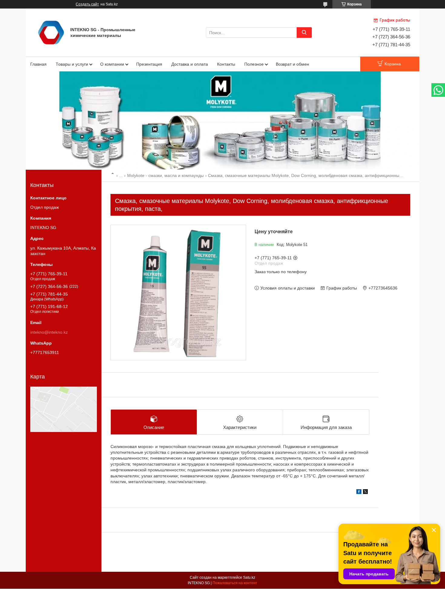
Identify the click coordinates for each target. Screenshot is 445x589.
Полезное (254, 64)
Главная (38, 64)
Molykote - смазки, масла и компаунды (165, 175)
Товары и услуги (72, 64)
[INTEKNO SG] (51, 32)
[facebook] (358, 492)
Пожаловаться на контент (235, 583)
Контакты (226, 64)
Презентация (149, 64)
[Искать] (304, 32)
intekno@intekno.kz (49, 332)
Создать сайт (87, 4)
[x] (365, 492)
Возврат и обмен (292, 64)
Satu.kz (249, 577)
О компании (112, 64)
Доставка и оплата (189, 64)
